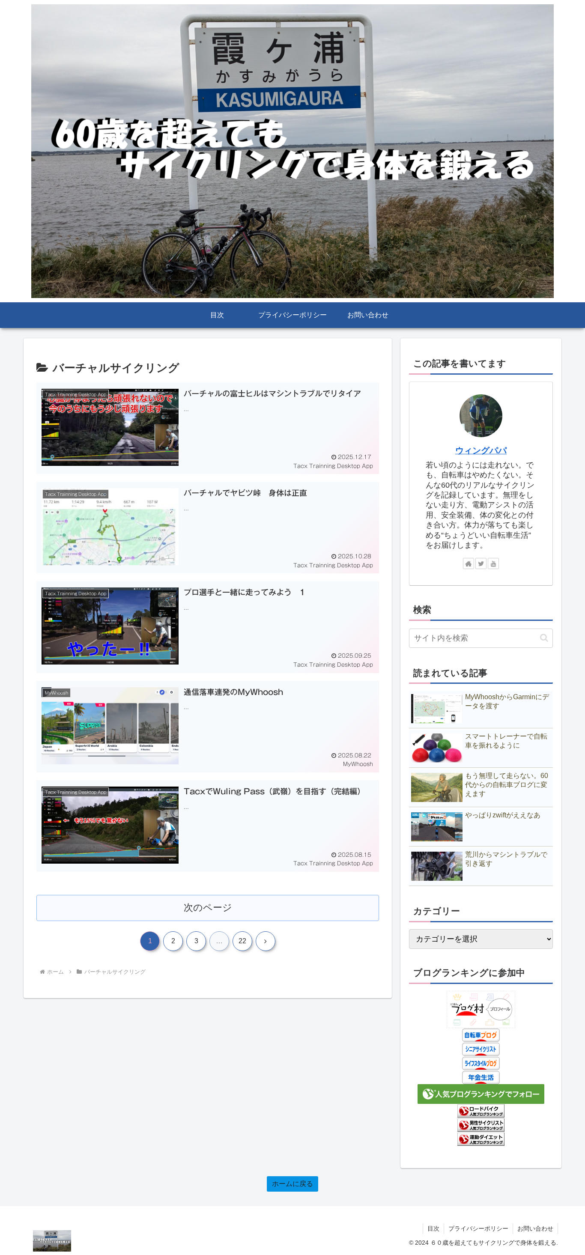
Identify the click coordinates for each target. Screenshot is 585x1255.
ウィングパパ (481, 450)
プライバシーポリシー (478, 1228)
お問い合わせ (535, 1228)
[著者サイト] (468, 563)
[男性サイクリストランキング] (480, 1124)
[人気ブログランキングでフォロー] (481, 1093)
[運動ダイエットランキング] (480, 1138)
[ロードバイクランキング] (480, 1110)
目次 (433, 1228)
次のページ (208, 907)
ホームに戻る (292, 1183)
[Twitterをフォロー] (481, 563)
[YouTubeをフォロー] (493, 563)
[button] (544, 638)
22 (242, 941)
